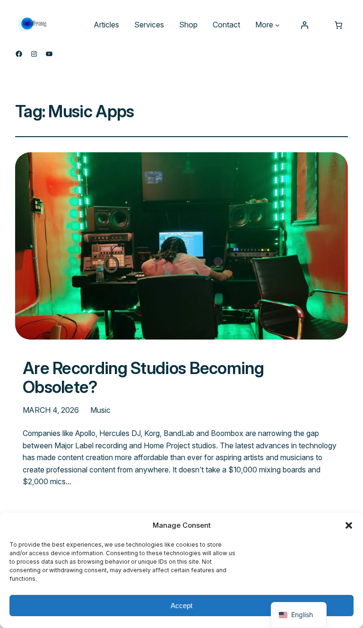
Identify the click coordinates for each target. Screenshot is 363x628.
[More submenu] (277, 25)
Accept (181, 606)
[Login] (304, 25)
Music (100, 410)
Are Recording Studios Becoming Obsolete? (143, 377)
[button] (349, 525)
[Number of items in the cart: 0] (338, 25)
